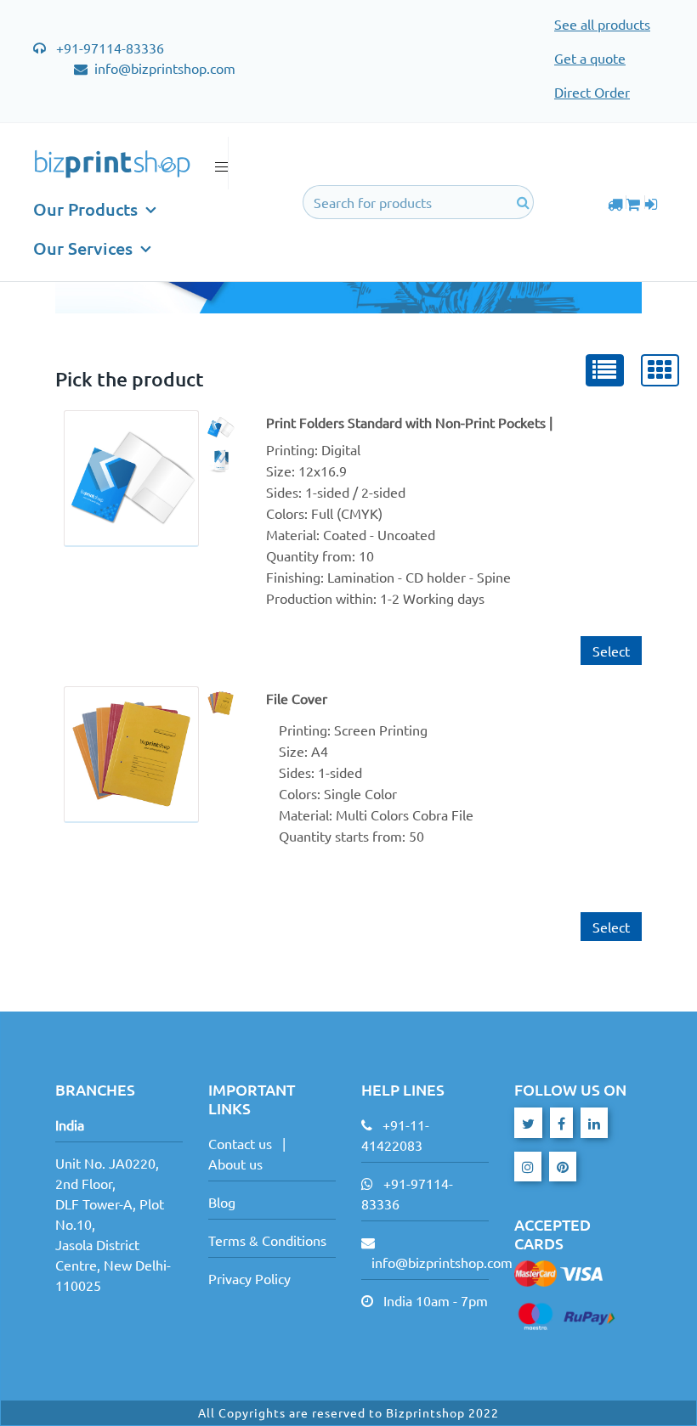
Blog (221, 1201)
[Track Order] (617, 202)
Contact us (240, 1143)
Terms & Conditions (267, 1240)
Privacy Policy (249, 1278)
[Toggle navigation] (216, 163)
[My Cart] (635, 202)
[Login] (654, 202)
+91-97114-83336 (110, 47)
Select (611, 650)
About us (235, 1163)
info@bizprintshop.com (163, 67)
